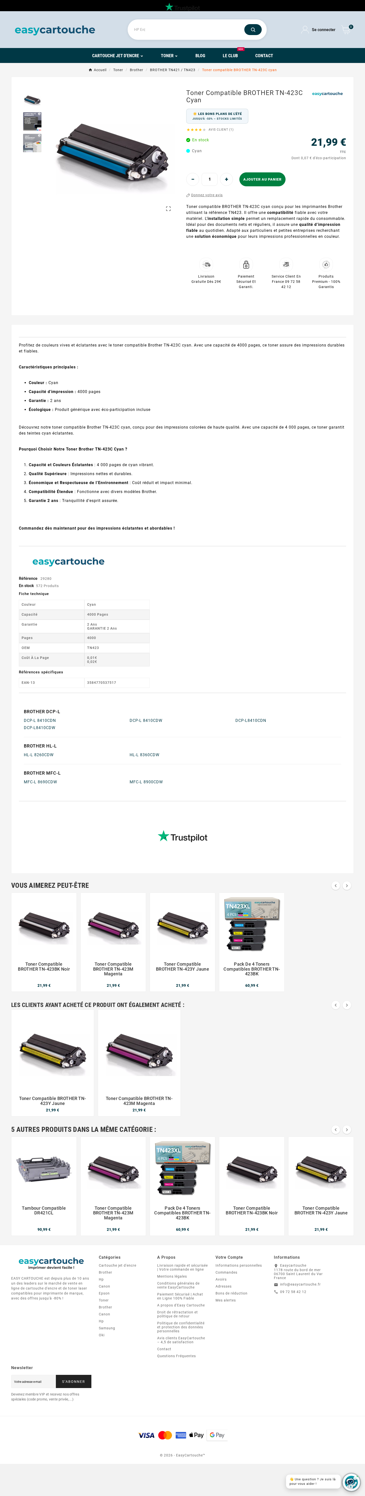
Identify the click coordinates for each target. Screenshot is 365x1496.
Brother (105, 1272)
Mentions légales (172, 1276)
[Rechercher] (253, 29)
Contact (164, 1349)
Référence (28, 578)
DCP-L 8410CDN (40, 720)
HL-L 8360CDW (144, 754)
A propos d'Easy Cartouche (181, 1305)
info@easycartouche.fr (300, 1284)
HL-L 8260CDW (39, 754)
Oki (102, 1335)
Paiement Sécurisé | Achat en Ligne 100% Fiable (180, 1296)
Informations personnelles (239, 1265)
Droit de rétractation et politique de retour (177, 1314)
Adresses (224, 1286)
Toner (104, 1300)
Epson (104, 1293)
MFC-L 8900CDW (146, 782)
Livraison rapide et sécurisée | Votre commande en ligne (182, 1267)
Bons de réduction (232, 1293)
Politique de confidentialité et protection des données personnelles (181, 1327)
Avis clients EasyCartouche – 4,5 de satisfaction (181, 1340)
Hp (101, 1279)
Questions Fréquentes (176, 1356)
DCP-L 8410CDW (146, 720)
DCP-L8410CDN (250, 720)
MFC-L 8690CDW (40, 782)
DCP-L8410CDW (39, 727)
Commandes (226, 1272)
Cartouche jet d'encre (117, 1265)
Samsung (107, 1328)
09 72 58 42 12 (293, 1292)
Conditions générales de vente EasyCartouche (178, 1285)
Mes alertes (226, 1300)
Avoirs (221, 1279)
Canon (104, 1286)
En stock (26, 585)
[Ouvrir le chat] (351, 1482)
